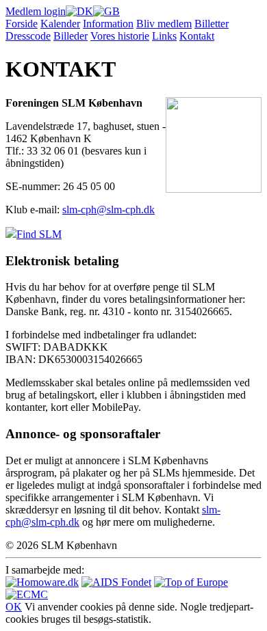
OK (13, 607)
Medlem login (35, 11)
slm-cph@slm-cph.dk (108, 209)
